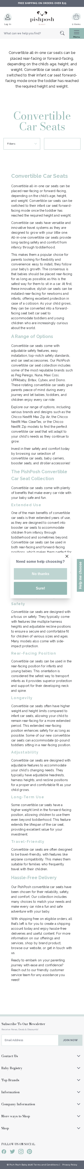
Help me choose (80, 575)
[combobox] (34, 33)
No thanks (40, 573)
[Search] (64, 33)
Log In (7, 24)
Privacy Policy (69, 1164)
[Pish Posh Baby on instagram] (21, 1152)
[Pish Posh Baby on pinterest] (29, 1152)
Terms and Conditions (46, 1164)
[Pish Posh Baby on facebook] (3, 1152)
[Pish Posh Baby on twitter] (12, 1152)
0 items (76, 24)
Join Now (70, 1040)
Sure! (40, 588)
